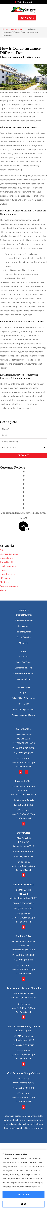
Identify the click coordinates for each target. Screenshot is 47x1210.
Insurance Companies (23, 673)
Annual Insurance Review (23, 715)
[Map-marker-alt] (20, 772)
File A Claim (23, 704)
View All (4, 590)
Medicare (23, 643)
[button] (13, 18)
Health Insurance (23, 632)
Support (23, 692)
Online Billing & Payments (23, 698)
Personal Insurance (23, 615)
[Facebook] (26, 772)
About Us (23, 656)
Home (5, 29)
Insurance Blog (17, 29)
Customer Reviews (23, 668)
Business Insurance (23, 620)
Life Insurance (23, 626)
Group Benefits (24, 637)
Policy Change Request (23, 709)
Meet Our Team (23, 662)
